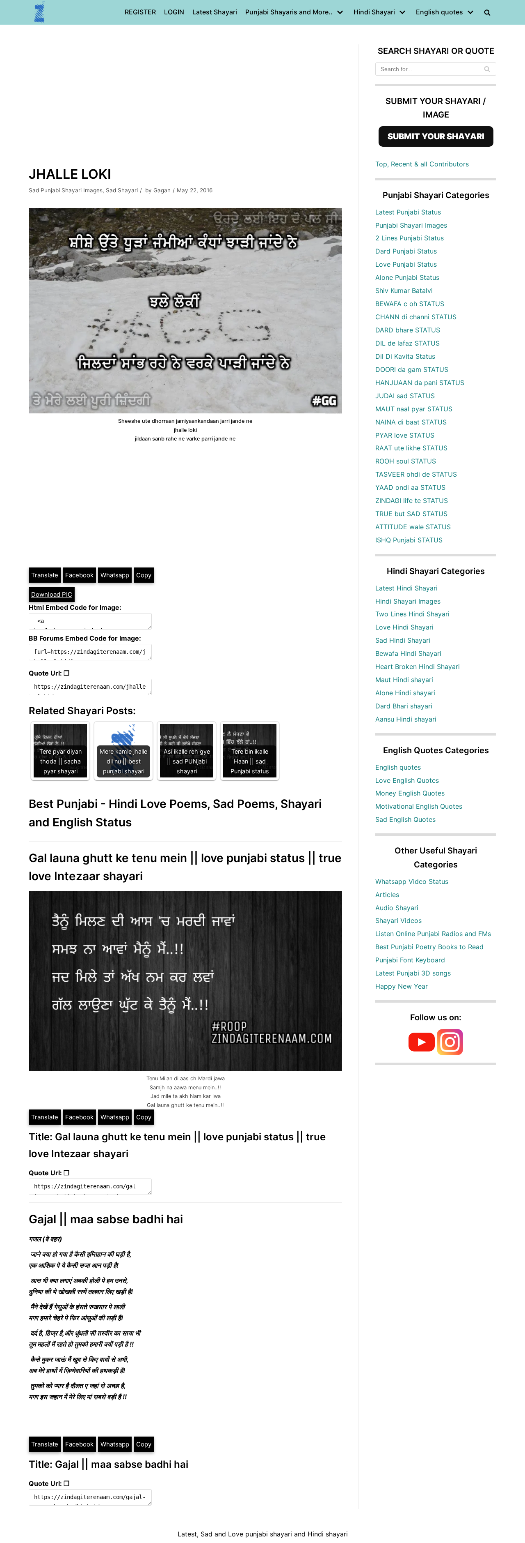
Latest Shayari (214, 12)
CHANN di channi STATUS (416, 317)
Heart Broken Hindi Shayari (417, 666)
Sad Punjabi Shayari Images (66, 190)
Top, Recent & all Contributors (422, 164)
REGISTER (140, 12)
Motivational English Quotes (418, 806)
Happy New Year (401, 986)
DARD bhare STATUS (407, 330)
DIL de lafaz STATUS (407, 343)
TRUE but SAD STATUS (411, 514)
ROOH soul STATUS (405, 461)
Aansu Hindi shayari (405, 719)
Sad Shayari (122, 190)
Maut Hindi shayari (404, 680)
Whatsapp (114, 575)
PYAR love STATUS (404, 435)
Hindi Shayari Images (408, 601)
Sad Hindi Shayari (402, 640)
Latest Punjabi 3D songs (413, 973)
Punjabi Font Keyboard (410, 960)
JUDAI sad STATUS (405, 396)
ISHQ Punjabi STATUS (409, 540)
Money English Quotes (410, 793)
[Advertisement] (185, 101)
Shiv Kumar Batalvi (404, 290)
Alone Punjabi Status (407, 277)
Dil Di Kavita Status (405, 356)
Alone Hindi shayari (405, 693)
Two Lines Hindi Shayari (412, 614)
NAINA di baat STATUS (411, 422)
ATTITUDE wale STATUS (413, 527)
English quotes (398, 767)
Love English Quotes (407, 780)
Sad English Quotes (405, 819)
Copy (143, 575)
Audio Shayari (396, 908)
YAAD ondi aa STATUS (410, 487)
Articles (387, 894)
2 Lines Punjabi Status (409, 238)
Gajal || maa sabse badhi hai (106, 1219)
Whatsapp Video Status (411, 881)
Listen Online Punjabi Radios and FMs (433, 933)
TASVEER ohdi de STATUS (416, 474)
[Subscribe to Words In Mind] (422, 1053)
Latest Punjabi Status (408, 212)
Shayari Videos (398, 920)
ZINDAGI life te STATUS (411, 500)
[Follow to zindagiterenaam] (450, 1053)
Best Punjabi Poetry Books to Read (429, 947)
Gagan (162, 190)
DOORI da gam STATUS (411, 369)
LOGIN (174, 12)
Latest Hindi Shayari (406, 588)
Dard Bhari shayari (403, 706)
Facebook (79, 575)
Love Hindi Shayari (404, 627)
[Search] (487, 69)
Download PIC (51, 594)
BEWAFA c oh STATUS (409, 304)
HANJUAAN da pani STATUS (419, 382)
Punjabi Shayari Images (411, 225)
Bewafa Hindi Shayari (408, 653)
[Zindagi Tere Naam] (40, 12)
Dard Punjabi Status (406, 251)
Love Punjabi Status (406, 264)
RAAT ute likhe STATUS (411, 448)
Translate (44, 575)
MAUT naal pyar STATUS (413, 409)
